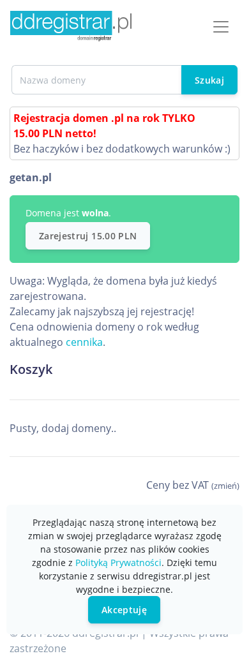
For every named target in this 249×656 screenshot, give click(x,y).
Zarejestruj (88, 236)
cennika (84, 342)
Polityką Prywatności (118, 562)
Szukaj (209, 80)
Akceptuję (124, 610)
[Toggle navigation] (221, 27)
